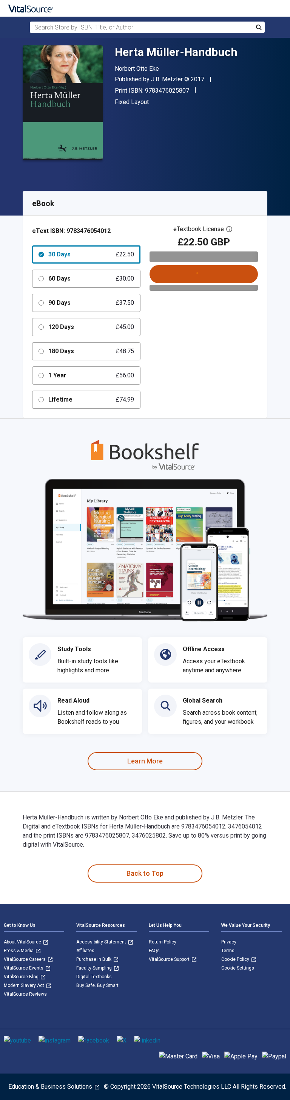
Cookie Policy (235, 959)
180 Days (91, 351)
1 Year (91, 375)
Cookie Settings (237, 968)
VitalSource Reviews (25, 994)
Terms (227, 950)
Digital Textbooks (94, 976)
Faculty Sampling (94, 968)
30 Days (91, 254)
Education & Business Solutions (51, 1086)
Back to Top (145, 873)
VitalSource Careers (25, 959)
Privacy (228, 942)
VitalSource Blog (22, 976)
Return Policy (162, 942)
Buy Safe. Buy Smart (97, 985)
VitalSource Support (170, 959)
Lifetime (91, 399)
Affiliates (85, 950)
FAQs (154, 950)
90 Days (91, 302)
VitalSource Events (24, 968)
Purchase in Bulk (94, 959)
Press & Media (19, 950)
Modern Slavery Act (24, 985)
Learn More (145, 761)
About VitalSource (23, 942)
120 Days (91, 326)
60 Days (91, 278)
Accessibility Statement (101, 942)
